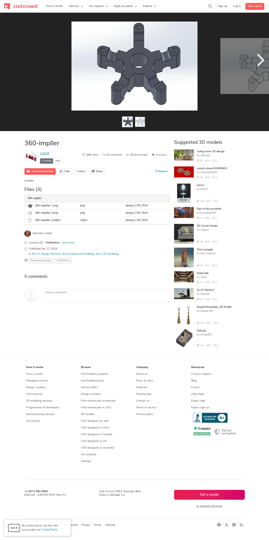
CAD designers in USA (95, 427)
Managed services (37, 380)
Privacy (85, 525)
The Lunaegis (205, 249)
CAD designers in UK (94, 441)
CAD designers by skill (94, 421)
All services (33, 421)
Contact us (142, 400)
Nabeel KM (206, 311)
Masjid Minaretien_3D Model (214, 307)
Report (163, 171)
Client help (197, 394)
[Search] (210, 6)
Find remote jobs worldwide (98, 400)
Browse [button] (86, 367)
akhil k (204, 189)
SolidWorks (63, 260)
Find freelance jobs (92, 380)
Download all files (41, 171)
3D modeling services (39, 400)
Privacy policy (144, 414)
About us (141, 374)
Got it (14, 528)
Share (99, 171)
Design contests (36, 387)
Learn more (68, 242)
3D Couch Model (207, 225)
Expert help (198, 400)
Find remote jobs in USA (96, 407)
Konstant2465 (208, 213)
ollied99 (205, 294)
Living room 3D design (210, 151)
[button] (76, 6)
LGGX (44, 154)
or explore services (209, 506)
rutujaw (204, 230)
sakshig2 (205, 155)
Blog (194, 380)
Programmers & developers (42, 407)
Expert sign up (200, 407)
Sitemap (86, 461)
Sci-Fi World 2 (205, 290)
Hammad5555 (208, 172)
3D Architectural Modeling (78, 254)
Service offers (89, 387)
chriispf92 (206, 334)
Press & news (144, 380)
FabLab (201, 330)
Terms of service (146, 407)
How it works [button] (35, 367)
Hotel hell (202, 273)
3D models (87, 414)
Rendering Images (41, 260)
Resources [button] (197, 367)
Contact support (201, 374)
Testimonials (143, 394)
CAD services (34, 394)
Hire (58, 161)
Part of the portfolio (209, 209)
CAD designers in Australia (97, 447)
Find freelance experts (94, 374)
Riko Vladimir (208, 253)
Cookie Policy (49, 529)
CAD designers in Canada (96, 434)
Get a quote (255, 6)
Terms (97, 525)
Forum (195, 387)
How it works (34, 374)
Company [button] (142, 367)
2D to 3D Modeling (107, 254)
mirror (200, 185)
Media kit (141, 387)
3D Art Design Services (46, 254)
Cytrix (203, 277)
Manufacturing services (40, 414)
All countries (88, 454)
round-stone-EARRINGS (212, 168)
